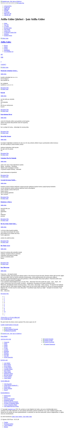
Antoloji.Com (11, 409)
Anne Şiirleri (7, 378)
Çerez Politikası (8, 425)
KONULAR (4, 360)
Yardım (6, 422)
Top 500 (6, 25)
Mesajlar (6, 352)
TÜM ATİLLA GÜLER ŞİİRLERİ (10, 317)
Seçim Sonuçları (8, 357)
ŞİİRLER (6, 9)
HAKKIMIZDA (5, 393)
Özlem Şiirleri (8, 376)
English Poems (8, 35)
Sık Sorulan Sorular (9, 398)
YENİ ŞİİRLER (5, 381)
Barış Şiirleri (7, 364)
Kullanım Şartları (8, 400)
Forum (6, 48)
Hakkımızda (7, 395)
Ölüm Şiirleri (7, 372)
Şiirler (5, 23)
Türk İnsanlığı (8, 384)
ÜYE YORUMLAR (6, 319)
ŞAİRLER (7, 7)
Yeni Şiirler (7, 29)
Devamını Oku (5, 87)
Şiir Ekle (6, 354)
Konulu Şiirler (8, 28)
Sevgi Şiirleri (7, 366)
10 (4, 311)
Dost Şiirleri (7, 370)
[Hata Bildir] (4, 336)
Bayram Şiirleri (8, 375)
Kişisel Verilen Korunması (11, 401)
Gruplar (6, 349)
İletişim (6, 427)
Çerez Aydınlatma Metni (10, 405)
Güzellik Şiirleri (8, 369)
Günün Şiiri (7, 31)
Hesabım (6, 351)
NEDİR (6, 10)
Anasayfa (6, 342)
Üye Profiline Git (8, 51)
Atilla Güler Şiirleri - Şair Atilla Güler (22, 416)
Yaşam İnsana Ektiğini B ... (11, 385)
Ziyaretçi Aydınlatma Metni (11, 403)
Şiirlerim (6, 34)
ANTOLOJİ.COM (6, 339)
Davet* (6, 390)
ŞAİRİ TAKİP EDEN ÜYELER (9, 324)
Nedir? (6, 346)
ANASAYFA (8, 6)
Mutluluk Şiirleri (8, 373)
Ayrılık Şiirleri (8, 367)
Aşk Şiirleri (7, 363)
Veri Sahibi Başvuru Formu (11, 406)
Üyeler (6, 348)
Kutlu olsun (7, 387)
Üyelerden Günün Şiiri (10, 32)
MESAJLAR (7, 13)
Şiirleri (6, 47)
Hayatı (6, 45)
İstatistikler (7, 50)
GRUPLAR (7, 15)
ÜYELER (7, 12)
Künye (6, 397)
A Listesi (6, 26)
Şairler (6, 345)
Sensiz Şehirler (8, 388)
